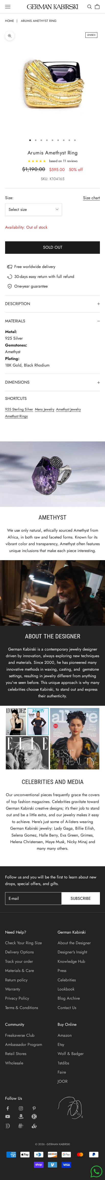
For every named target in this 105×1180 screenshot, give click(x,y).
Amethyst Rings (16, 416)
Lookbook (66, 989)
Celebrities (67, 980)
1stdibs (63, 1063)
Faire (62, 1072)
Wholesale (14, 1063)
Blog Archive (69, 998)
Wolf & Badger (71, 1054)
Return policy (16, 980)
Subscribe (81, 898)
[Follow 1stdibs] (7, 1126)
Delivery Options (19, 952)
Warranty (12, 989)
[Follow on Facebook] (7, 1108)
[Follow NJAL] (20, 1126)
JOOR (63, 1081)
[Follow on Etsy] (34, 1116)
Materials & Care (19, 970)
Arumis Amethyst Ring (38, 21)
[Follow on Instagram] (20, 1108)
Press (62, 970)
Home (9, 21)
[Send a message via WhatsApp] (96, 1171)
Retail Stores (15, 1054)
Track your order (19, 961)
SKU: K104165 (52, 179)
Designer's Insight (72, 952)
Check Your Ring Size (23, 943)
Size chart (91, 198)
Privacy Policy (17, 998)
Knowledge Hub (71, 961)
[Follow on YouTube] (7, 1116)
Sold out (52, 247)
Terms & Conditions (21, 1008)
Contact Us (67, 1008)
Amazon (65, 1035)
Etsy (61, 1044)
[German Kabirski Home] (79, 1108)
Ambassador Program (23, 1044)
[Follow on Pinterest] (34, 1108)
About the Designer (74, 943)
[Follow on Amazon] (20, 1116)
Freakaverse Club (19, 1035)
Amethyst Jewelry (68, 409)
